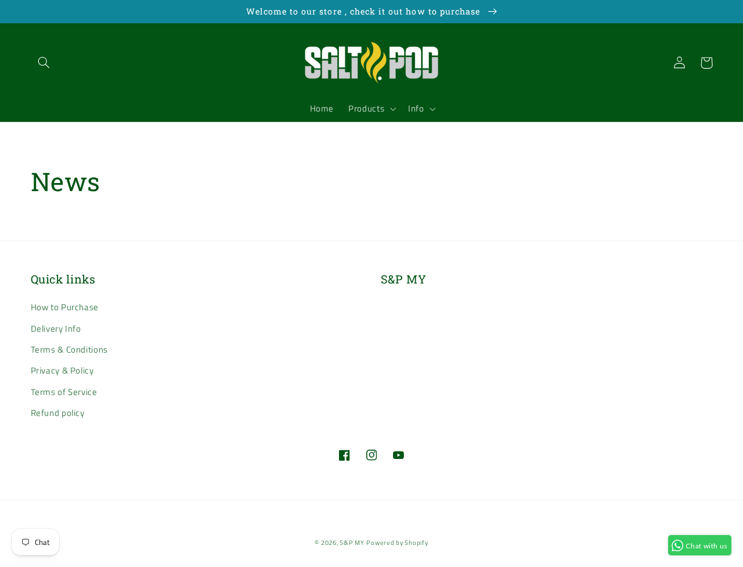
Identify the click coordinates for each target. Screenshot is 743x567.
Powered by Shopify (397, 542)
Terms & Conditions (69, 349)
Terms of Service (64, 392)
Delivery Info (56, 328)
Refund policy (58, 412)
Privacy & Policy (62, 370)
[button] (44, 62)
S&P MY (352, 542)
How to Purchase (65, 307)
